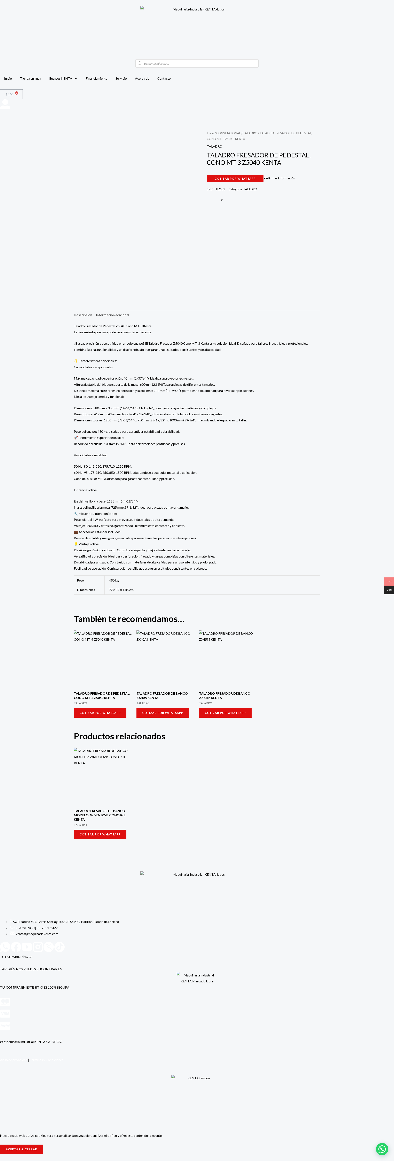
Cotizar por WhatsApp (235, 178)
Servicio (121, 78)
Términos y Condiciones (46, 1060)
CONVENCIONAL (228, 133)
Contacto (164, 78)
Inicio (8, 78)
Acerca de (142, 78)
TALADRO (250, 133)
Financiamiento (96, 78)
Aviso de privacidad (13, 1060)
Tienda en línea (30, 78)
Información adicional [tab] (112, 315)
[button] (382, 1149)
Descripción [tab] (83, 315)
